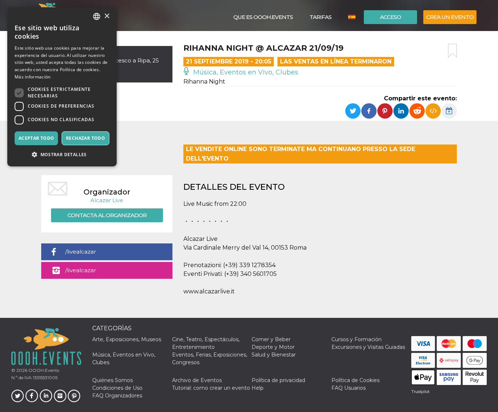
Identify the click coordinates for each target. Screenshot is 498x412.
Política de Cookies (355, 380)
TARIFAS (320, 17)
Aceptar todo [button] (36, 138)
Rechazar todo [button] (85, 138)
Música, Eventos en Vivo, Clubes (244, 72)
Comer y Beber (271, 339)
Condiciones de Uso (117, 388)
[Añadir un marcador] (452, 51)
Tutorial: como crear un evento (211, 388)
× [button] (106, 16)
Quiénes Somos (112, 380)
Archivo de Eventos (197, 380)
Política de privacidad (278, 380)
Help (258, 388)
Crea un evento (450, 17)
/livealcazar (80, 251)
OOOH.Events (43, 370)
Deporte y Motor (273, 347)
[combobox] (96, 16)
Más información (33, 77)
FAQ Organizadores (117, 395)
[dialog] (62, 86)
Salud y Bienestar (274, 354)
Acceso (390, 17)
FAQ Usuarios (348, 388)
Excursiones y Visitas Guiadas (368, 347)
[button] (62, 154)
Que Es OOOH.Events (263, 17)
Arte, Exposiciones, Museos (126, 339)
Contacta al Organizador (107, 215)
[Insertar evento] (433, 111)
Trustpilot (420, 391)
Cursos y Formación (356, 339)
